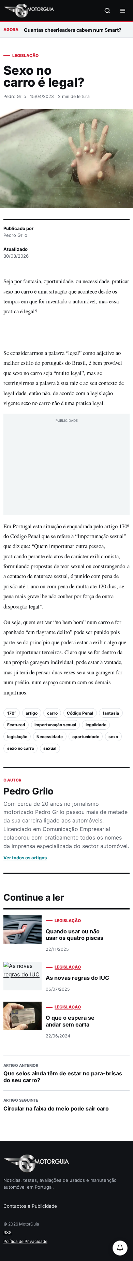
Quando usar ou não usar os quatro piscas (74, 934)
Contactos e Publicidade (30, 1206)
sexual (49, 748)
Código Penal (80, 713)
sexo (113, 736)
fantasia (111, 713)
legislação (17, 736)
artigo (32, 713)
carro (52, 713)
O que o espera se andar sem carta (70, 1021)
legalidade (96, 724)
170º (11, 713)
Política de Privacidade (25, 1241)
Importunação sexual (55, 724)
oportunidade (85, 736)
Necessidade (49, 736)
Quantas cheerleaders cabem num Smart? (72, 30)
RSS (7, 1232)
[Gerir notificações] (120, 1248)
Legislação (25, 55)
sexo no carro (20, 748)
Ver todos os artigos (25, 857)
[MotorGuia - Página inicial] (28, 11)
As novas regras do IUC (77, 977)
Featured (16, 724)
